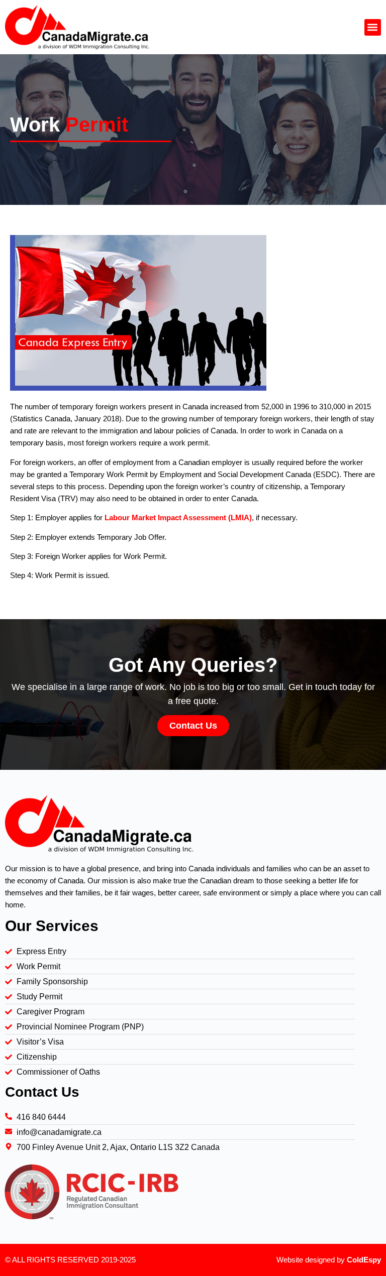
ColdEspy (364, 1259)
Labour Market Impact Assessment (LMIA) (178, 517)
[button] (372, 27)
